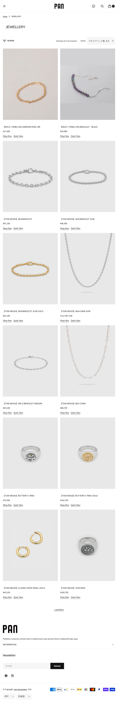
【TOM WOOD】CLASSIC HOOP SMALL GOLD (24, 588)
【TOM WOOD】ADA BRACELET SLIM (77, 219)
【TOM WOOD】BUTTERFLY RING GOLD (79, 496)
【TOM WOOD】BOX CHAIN (73, 403)
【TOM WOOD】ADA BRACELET (17, 219)
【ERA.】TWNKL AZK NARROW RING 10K (21, 127)
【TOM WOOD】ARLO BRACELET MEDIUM (22, 403)
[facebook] (6, 676)
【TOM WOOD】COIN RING (72, 588)
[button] (28, 6)
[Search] (102, 6)
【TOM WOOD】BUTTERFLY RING (18, 496)
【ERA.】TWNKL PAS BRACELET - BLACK (79, 127)
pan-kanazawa (20, 689)
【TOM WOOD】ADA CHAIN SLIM (75, 311)
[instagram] (12, 676)
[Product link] (30, 84)
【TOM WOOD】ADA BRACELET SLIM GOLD (23, 311)
